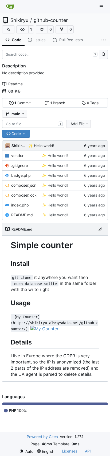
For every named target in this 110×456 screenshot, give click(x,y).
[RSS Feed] (8, 29)
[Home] (10, 7)
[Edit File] (100, 229)
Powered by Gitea (42, 436)
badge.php (21, 175)
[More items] (103, 40)
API (88, 451)
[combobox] (33, 124)
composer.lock (24, 195)
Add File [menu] (77, 123)
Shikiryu (19, 20)
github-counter (51, 20)
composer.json (23, 185)
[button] (22, 29)
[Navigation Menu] (102, 6)
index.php (20, 205)
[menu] (26, 451)
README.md (22, 215)
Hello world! (43, 145)
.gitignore (19, 165)
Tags (93, 103)
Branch (57, 103)
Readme (15, 84)
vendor (17, 155)
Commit (22, 103)
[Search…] (103, 54)
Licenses (69, 451)
